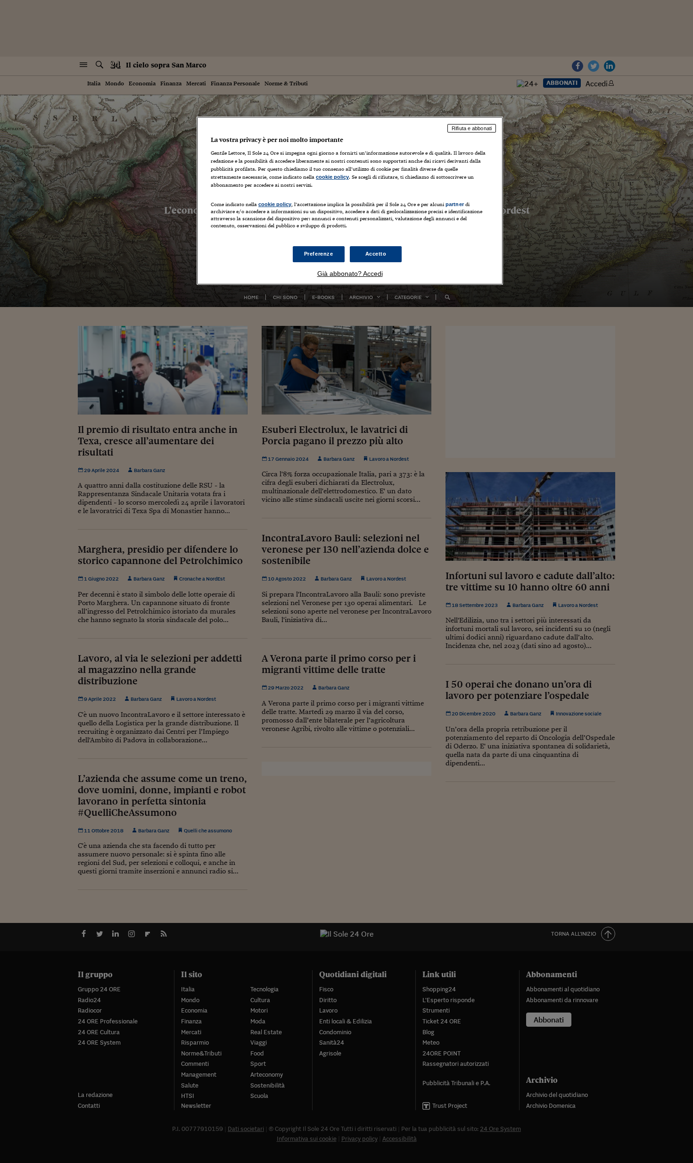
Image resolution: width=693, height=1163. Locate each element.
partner (455, 204)
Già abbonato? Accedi (350, 273)
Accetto (376, 254)
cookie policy (332, 177)
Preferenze (318, 254)
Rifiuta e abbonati (472, 128)
